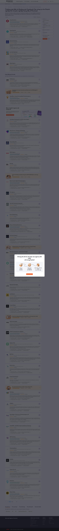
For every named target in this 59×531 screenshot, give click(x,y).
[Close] (44, 255)
